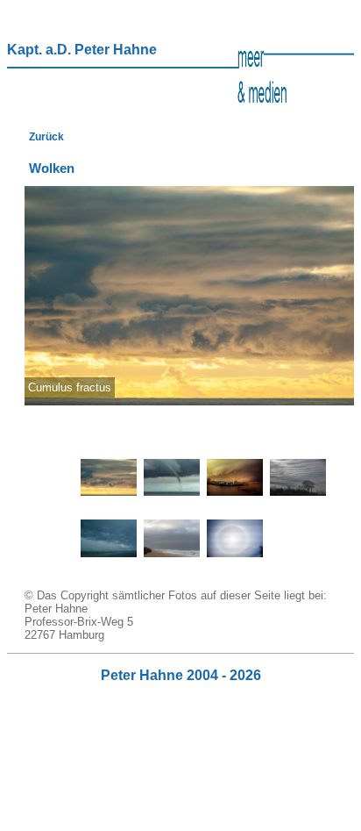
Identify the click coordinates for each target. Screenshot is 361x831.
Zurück (46, 137)
